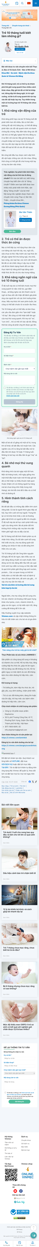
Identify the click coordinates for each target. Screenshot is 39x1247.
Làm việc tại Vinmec (9, 1158)
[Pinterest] (36, 782)
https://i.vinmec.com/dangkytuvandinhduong (19, 747)
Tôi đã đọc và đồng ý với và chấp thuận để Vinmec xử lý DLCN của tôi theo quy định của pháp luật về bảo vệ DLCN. (20, 1095)
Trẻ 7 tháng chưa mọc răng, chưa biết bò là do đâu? (18, 949)
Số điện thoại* (9, 1063)
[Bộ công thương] (19, 1212)
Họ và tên (7, 347)
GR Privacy (19, 1229)
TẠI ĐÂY (5, 767)
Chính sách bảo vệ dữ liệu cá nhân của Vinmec (19, 1227)
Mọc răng (5, 786)
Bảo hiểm (24, 1147)
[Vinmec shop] (27, 1172)
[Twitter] (33, 782)
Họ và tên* (7, 1055)
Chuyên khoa (26, 1140)
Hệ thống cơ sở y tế (11, 1149)
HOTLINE (16, 761)
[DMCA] (19, 1218)
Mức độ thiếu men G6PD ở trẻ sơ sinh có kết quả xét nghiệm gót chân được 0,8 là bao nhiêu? (18, 1027)
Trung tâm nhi (6, 28)
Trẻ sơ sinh (14, 786)
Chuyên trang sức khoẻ (20, 26)
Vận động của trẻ (8, 788)
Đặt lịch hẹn (25, 1150)
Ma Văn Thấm (25, 212)
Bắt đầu (12, 231)
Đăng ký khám (26, 220)
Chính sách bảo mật (12, 396)
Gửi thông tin (19, 1102)
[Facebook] (30, 782)
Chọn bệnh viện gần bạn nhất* (15, 1070)
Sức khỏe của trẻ (8, 790)
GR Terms (19, 1232)
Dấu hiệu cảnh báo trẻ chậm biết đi (19, 873)
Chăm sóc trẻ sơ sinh (23, 790)
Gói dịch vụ (25, 1144)
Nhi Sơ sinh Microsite (17, 792)
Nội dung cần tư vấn (10, 373)
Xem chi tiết (20, 52)
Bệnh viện (7, 365)
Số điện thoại (9, 356)
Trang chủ (5, 26)
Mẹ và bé (5, 792)
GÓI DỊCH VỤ (7, 764)
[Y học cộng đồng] (19, 1198)
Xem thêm (6, 843)
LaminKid (19, 788)
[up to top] (33, 1228)
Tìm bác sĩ (8, 1153)
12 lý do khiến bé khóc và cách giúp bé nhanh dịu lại (17, 910)
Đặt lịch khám (20, 49)
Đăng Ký (19, 402)
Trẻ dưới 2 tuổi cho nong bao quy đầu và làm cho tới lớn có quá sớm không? (19, 834)
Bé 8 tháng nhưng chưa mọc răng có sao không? (18, 987)
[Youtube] (15, 1191)
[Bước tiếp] (19, 1202)
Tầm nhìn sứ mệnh (9, 1144)
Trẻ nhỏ (22, 786)
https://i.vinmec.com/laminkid (14, 738)
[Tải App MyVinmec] (11, 1175)
